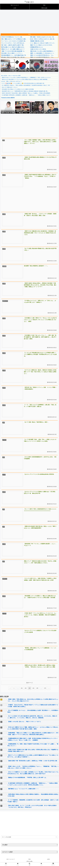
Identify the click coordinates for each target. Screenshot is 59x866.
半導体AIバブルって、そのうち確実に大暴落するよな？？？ (13, 49)
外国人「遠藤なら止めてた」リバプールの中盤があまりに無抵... (13, 38)
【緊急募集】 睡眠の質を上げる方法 (37, 41)
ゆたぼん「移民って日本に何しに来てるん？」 (12, 81)
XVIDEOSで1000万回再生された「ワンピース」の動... (11, 36)
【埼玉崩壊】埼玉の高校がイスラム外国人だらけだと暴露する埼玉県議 (17, 89)
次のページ (29, 682)
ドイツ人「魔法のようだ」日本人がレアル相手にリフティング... (42, 43)
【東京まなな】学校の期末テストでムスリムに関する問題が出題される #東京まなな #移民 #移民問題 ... (24, 79)
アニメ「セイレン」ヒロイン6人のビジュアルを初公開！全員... (13, 41)
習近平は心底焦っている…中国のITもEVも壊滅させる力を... (13, 47)
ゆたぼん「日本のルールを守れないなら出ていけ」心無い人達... (42, 38)
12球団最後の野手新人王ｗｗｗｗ (36, 47)
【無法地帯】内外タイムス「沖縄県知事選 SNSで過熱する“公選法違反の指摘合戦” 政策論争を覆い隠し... (25, 91)
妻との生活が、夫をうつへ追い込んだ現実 (11, 75)
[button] (56, 837)
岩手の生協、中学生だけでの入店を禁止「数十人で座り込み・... (13, 57)
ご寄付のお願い (29, 861)
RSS (29, 859)
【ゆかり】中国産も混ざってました (9, 87)
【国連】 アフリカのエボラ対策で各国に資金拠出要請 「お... (13, 51)
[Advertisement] (29, 21)
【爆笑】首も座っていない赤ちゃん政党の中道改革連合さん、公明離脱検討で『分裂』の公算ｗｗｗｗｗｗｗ (26, 77)
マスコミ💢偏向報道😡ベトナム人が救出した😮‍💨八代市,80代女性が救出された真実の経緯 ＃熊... (23, 83)
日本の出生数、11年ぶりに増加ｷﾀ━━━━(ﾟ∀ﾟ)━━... (12, 53)
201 (22, 688)
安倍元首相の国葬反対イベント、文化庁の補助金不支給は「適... (13, 55)
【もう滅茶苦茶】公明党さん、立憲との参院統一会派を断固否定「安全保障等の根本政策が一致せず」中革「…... (27, 85)
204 (33, 688)
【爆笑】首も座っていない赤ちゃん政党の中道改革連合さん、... (42, 51)
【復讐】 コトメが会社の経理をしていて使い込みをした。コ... (42, 53)
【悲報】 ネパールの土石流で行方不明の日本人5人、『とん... (42, 55)
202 (25, 688)
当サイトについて (11, 859)
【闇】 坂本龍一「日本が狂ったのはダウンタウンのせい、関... (42, 36)
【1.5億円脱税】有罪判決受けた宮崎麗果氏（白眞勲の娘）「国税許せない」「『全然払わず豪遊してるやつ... (26, 95)
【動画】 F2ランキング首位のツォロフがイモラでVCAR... (41, 45)
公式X (48, 859)
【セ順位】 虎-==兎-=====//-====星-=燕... (38, 49)
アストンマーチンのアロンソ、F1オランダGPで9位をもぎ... (13, 43)
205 (37, 688)
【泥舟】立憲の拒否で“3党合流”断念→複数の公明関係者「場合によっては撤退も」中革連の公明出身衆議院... (26, 93)
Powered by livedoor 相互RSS (8, 97)
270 (45, 688)
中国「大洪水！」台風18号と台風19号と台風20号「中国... (12, 45)
